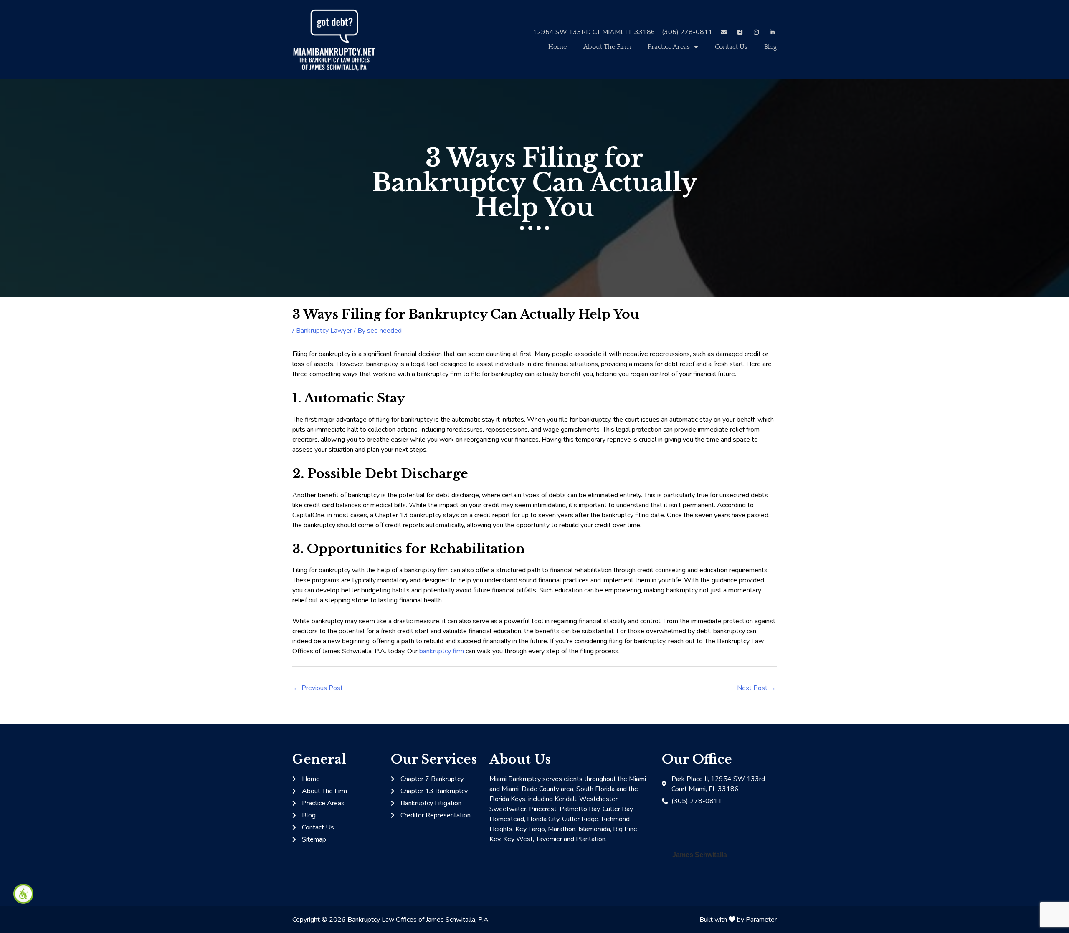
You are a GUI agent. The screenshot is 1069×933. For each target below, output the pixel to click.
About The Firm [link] (607, 47)
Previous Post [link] (318, 688)
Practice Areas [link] (669, 47)
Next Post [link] (756, 688)
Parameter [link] (761, 919)
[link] (23, 894)
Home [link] (557, 47)
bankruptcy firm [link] (441, 651)
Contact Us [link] (731, 47)
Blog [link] (770, 47)
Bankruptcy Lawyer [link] (324, 330)
